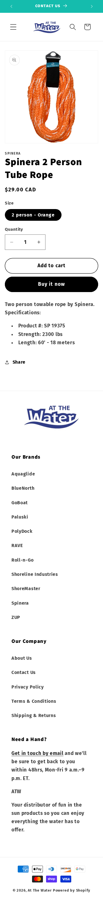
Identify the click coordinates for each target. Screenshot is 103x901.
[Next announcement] (92, 6)
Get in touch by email (37, 753)
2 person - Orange (33, 215)
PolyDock (22, 531)
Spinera (20, 603)
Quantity (14, 229)
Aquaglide (23, 474)
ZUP (15, 617)
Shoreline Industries (34, 574)
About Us (21, 658)
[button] (13, 27)
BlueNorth (22, 488)
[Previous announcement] (11, 6)
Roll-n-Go (22, 560)
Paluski (19, 517)
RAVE (17, 545)
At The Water (40, 890)
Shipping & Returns (33, 715)
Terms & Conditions (33, 701)
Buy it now (51, 284)
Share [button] (19, 362)
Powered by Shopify (72, 890)
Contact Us (23, 672)
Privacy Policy (27, 687)
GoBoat (19, 502)
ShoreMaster (25, 588)
